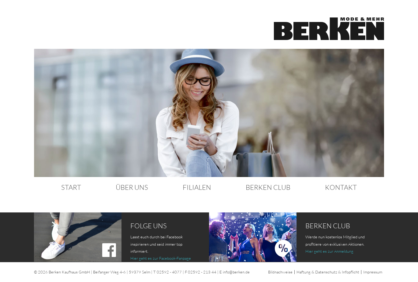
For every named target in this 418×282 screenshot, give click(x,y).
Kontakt (341, 187)
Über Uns (132, 187)
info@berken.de (236, 271)
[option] (209, 113)
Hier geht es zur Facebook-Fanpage (160, 258)
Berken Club (268, 187)
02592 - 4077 (169, 271)
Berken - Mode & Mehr (329, 28)
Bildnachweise (280, 271)
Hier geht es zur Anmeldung (329, 251)
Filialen (197, 187)
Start (71, 187)
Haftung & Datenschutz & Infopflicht (328, 271)
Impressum (372, 271)
